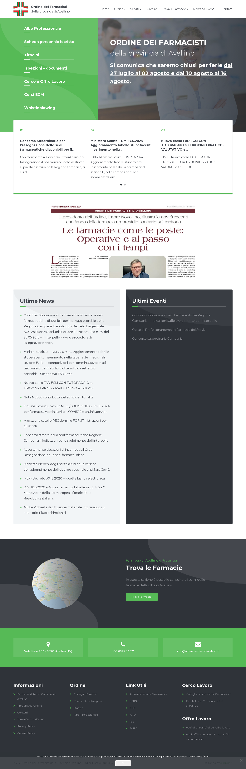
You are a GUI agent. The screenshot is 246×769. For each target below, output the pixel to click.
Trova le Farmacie (174, 9)
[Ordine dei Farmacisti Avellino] (41, 9)
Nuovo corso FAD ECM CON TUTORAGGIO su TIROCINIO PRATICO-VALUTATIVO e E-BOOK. (59, 385)
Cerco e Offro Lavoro (44, 81)
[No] (241, 760)
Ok (123, 763)
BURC (134, 728)
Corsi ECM (34, 94)
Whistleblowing (39, 107)
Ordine (118, 9)
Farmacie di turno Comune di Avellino (36, 696)
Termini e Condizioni (30, 719)
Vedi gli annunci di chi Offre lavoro (208, 727)
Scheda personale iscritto (49, 41)
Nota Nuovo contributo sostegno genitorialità (59, 397)
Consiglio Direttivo (85, 694)
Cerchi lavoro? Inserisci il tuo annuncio (204, 703)
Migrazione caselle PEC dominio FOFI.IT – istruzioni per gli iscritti (65, 423)
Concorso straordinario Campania (157, 338)
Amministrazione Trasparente (148, 694)
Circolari (151, 9)
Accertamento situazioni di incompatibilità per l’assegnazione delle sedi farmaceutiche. (59, 452)
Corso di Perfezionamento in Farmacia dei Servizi (169, 330)
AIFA (133, 714)
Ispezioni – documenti (45, 68)
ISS (132, 721)
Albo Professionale (42, 28)
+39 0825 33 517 (123, 651)
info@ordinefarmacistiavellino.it (198, 651)
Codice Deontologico (88, 701)
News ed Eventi (203, 9)
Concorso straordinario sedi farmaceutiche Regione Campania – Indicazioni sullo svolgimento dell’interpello (66, 437)
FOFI (133, 707)
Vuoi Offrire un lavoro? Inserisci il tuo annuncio (207, 737)
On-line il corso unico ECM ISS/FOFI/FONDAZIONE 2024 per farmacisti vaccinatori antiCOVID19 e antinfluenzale (67, 409)
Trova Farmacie (141, 596)
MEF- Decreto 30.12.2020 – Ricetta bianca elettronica (64, 478)
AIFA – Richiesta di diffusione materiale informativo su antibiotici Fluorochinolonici (64, 510)
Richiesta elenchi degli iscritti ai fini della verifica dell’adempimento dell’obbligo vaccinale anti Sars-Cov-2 (67, 466)
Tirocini (31, 55)
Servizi (134, 9)
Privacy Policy (26, 726)
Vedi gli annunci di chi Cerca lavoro (208, 694)
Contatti (227, 9)
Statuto (78, 707)
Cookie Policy (26, 733)
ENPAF (134, 701)
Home (105, 9)
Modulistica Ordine (29, 705)
